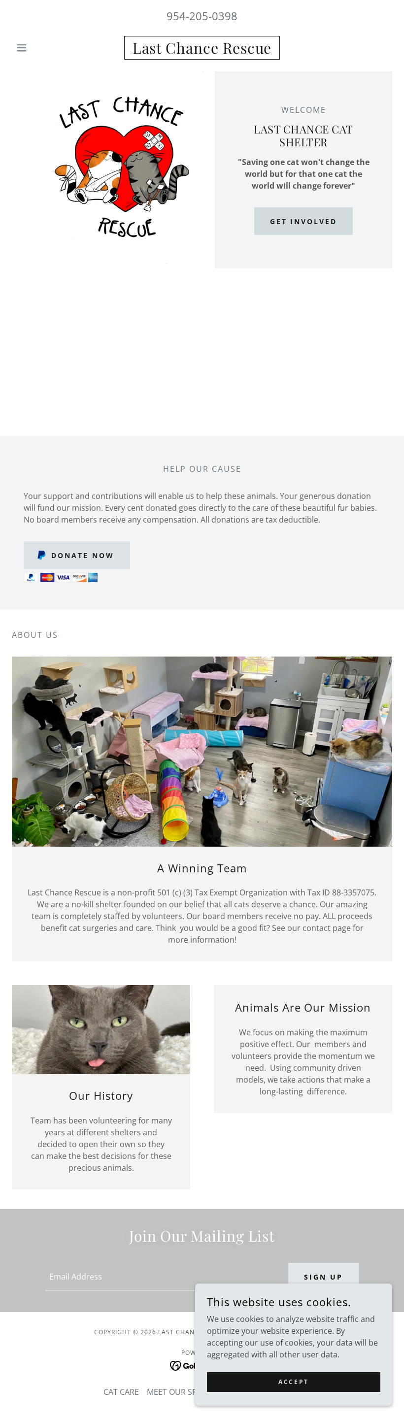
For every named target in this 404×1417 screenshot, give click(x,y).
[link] (202, 50)
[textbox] (160, 1276)
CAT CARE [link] (121, 1391)
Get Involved (303, 221)
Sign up (323, 1277)
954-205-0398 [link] (202, 15)
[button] (40, 48)
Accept (293, 1382)
